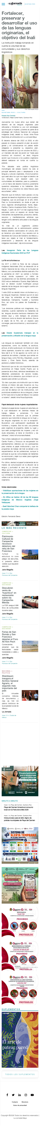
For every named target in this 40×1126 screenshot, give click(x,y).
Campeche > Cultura (7, 532)
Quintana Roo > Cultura (13, 112)
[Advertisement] (20, 744)
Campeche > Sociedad (7, 584)
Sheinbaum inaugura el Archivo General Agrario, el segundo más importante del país (10, 683)
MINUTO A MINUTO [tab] (10, 801)
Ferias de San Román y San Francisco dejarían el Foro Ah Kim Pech (10, 637)
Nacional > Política (7, 672)
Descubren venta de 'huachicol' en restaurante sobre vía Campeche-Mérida (9, 595)
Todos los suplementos (20, 1021)
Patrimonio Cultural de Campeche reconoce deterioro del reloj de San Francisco (8, 543)
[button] (4, 1013)
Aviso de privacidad (20, 1052)
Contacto (15, 1049)
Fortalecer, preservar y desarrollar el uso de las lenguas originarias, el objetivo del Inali (19, 25)
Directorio (25, 1049)
